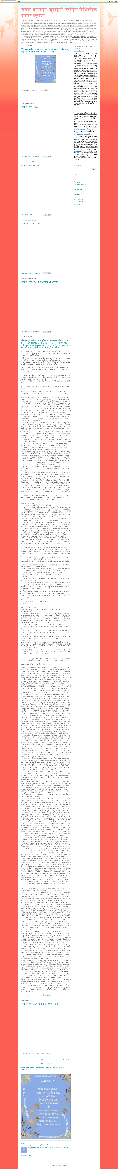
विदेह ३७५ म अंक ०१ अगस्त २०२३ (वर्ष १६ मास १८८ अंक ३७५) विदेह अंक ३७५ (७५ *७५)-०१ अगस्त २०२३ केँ (45, 50)
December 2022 (78, 199)
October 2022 (77, 204)
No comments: (34, 90)
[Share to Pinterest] (47, 90)
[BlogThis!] (42, 90)
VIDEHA (77, 182)
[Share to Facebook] (46, 90)
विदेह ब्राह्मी (23, 1143)
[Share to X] (44, 90)
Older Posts (66, 1059)
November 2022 (78, 202)
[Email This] (41, 90)
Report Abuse (78, 189)
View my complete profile (80, 184)
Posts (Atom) (49, 1063)
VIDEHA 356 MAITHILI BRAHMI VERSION (40, 1004)
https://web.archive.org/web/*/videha (87, 134)
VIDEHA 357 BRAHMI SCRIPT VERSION (39, 282)
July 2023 (76, 197)
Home (42, 1059)
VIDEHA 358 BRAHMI (31, 224)
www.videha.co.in (79, 51)
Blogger (66, 1165)
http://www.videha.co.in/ (80, 151)
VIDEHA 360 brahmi (29, 107)
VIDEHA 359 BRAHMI (31, 165)
